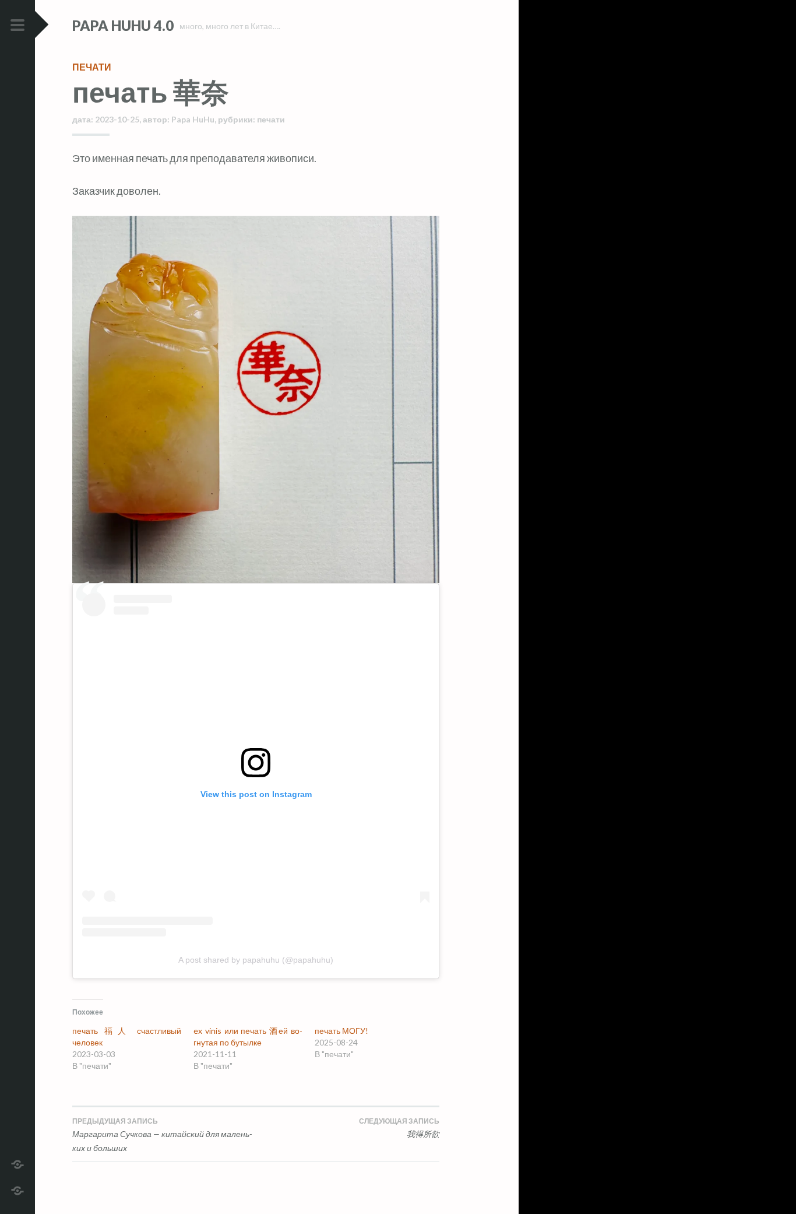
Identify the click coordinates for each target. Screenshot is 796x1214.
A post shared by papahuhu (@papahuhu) (255, 959)
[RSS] (17, 1189)
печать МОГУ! (341, 1031)
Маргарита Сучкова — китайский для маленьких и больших (162, 1135)
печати (91, 66)
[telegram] (17, 1163)
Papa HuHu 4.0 (123, 25)
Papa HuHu (192, 119)
